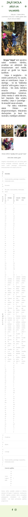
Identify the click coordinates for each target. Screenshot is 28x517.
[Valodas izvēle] (26, 6)
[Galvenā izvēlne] (2, 6)
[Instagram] (15, 509)
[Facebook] (12, 509)
